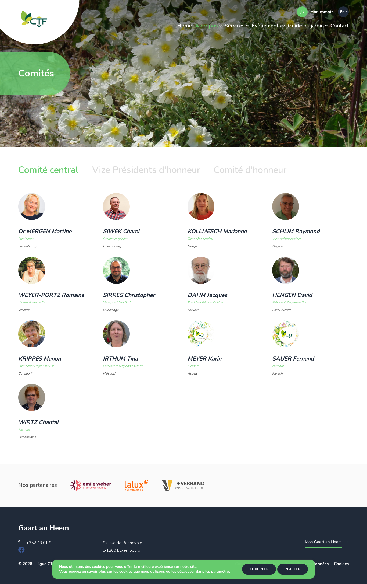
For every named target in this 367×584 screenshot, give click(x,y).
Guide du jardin (306, 25)
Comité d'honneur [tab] (250, 170)
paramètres (221, 571)
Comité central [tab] (48, 170)
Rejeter (293, 569)
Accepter (259, 569)
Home (184, 25)
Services (235, 25)
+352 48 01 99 (40, 542)
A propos (206, 25)
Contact (339, 25)
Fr (342, 11)
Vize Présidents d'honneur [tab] (146, 170)
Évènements (266, 25)
